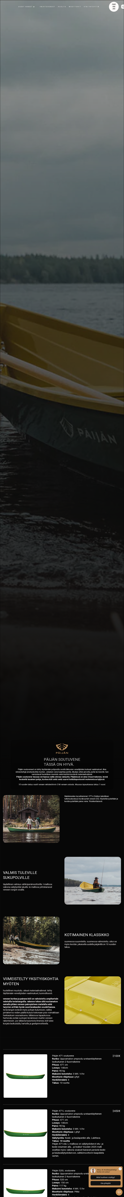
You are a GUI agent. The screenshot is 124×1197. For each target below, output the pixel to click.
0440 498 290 (114, 6)
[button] (26, 6)
